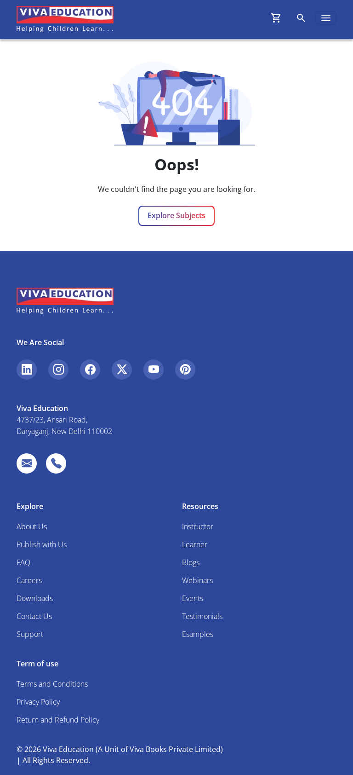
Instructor (197, 526)
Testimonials (202, 616)
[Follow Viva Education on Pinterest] (185, 369)
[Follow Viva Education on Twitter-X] (122, 369)
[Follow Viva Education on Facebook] (90, 369)
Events (192, 598)
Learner (194, 544)
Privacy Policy (38, 702)
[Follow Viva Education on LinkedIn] (27, 369)
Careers (29, 580)
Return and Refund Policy (58, 720)
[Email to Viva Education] (27, 463)
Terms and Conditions (52, 684)
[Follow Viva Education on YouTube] (153, 369)
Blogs (190, 562)
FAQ (23, 562)
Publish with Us (42, 544)
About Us (32, 526)
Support (30, 634)
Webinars (197, 580)
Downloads (35, 598)
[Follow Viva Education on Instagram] (58, 369)
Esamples (197, 634)
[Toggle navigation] (325, 18)
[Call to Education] (56, 463)
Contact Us (34, 616)
